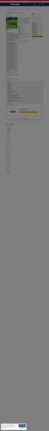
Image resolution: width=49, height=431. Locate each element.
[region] (13, 427)
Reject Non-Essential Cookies (22, 426)
